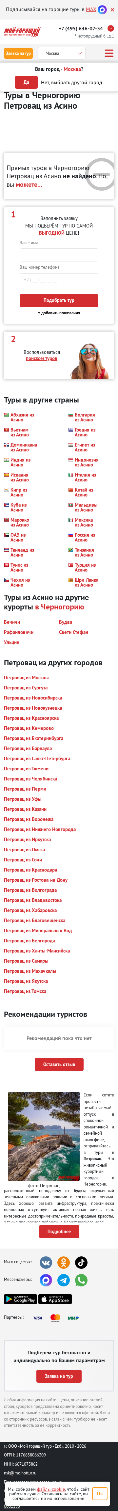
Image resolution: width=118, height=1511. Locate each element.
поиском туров (41, 358)
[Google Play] (20, 1299)
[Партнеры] (58, 1318)
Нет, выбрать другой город (71, 82)
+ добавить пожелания (59, 313)
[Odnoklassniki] (63, 1262)
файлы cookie (51, 1489)
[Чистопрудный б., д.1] (112, 28)
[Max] (102, 9)
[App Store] (54, 1299)
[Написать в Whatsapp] (81, 1280)
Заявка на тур (18, 53)
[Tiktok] (81, 1262)
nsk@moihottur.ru (20, 1472)
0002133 (12, 1506)
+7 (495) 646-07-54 (81, 28)
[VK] (46, 1262)
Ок (100, 1493)
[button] (19, 417)
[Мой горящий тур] (22, 32)
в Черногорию (59, 606)
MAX (91, 9)
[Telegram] (63, 1280)
